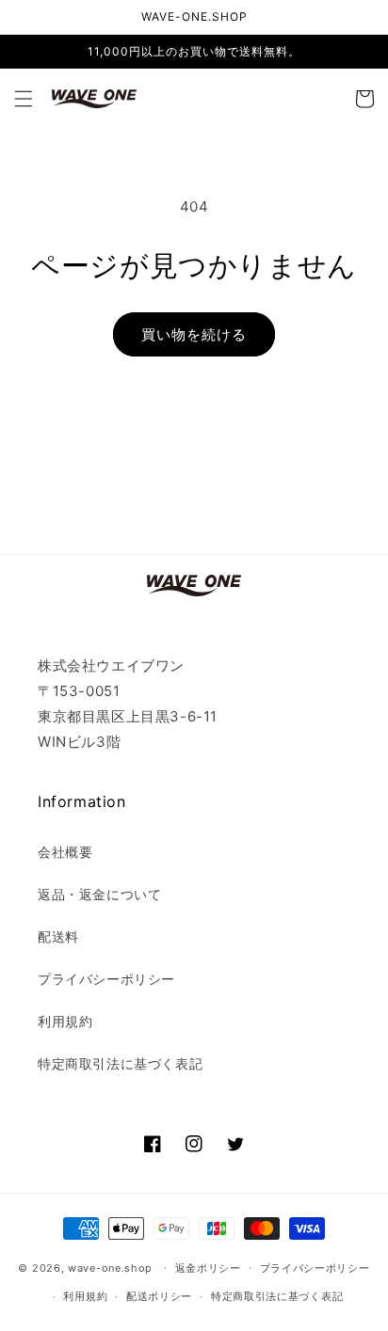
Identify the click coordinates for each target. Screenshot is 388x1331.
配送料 (58, 936)
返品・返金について (99, 894)
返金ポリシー (208, 1268)
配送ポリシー (159, 1296)
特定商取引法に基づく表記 (120, 1063)
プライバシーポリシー (106, 979)
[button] (23, 98)
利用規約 (65, 1021)
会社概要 (65, 852)
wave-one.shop (110, 1267)
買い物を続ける (194, 334)
